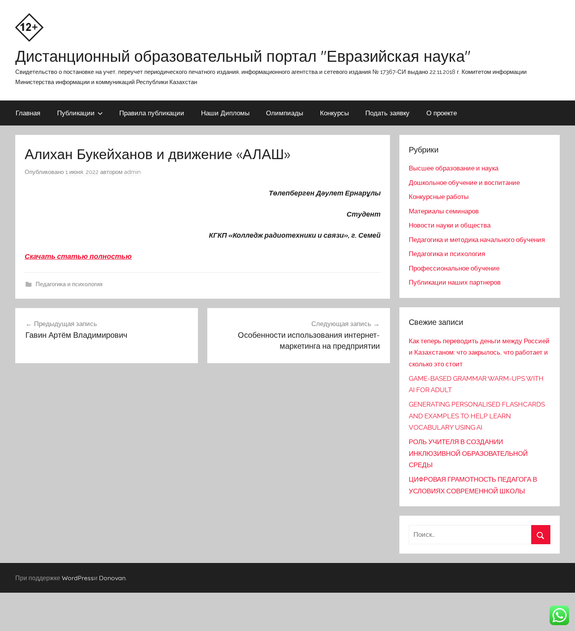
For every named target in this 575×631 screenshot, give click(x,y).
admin (132, 172)
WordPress (78, 578)
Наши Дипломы (225, 113)
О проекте (441, 113)
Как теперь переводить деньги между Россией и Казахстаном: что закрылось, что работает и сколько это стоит (479, 352)
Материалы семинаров (444, 211)
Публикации (76, 113)
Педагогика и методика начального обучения (477, 240)
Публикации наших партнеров (455, 282)
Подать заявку (387, 113)
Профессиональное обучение (454, 268)
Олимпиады (284, 113)
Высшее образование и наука (453, 168)
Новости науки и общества (450, 225)
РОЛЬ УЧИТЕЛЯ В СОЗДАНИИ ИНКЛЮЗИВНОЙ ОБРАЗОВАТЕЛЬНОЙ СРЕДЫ (468, 453)
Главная (28, 113)
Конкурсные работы (439, 197)
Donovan (112, 578)
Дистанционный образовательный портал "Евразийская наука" (243, 56)
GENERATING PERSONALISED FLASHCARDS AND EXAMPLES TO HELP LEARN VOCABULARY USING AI (477, 416)
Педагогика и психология (69, 284)
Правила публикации (151, 113)
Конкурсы (334, 113)
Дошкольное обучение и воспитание (464, 182)
